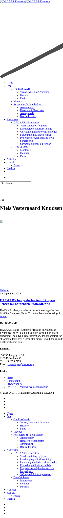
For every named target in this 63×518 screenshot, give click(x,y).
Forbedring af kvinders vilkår (35, 465)
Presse (10, 377)
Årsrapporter (27, 437)
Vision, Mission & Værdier (34, 422)
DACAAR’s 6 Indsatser (26, 453)
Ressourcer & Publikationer (28, 434)
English (11, 498)
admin (3, 316)
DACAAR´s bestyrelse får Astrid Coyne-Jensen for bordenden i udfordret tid (27, 302)
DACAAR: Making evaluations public (27, 386)
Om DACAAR (21, 419)
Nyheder (4, 290)
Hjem (10, 413)
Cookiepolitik (14, 380)
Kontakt (11, 492)
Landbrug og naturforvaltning (36, 459)
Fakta (23, 428)
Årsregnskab (27, 443)
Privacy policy (14, 383)
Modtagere (26, 480)
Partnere (24, 486)
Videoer (17, 431)
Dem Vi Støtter (21, 477)
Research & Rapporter (32, 440)
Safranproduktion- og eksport (35, 474)
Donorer (24, 483)
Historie (24, 425)
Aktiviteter (12, 450)
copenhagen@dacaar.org (21, 364)
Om (9, 416)
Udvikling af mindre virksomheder (38, 462)
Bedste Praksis (28, 446)
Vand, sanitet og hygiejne (33, 456)
